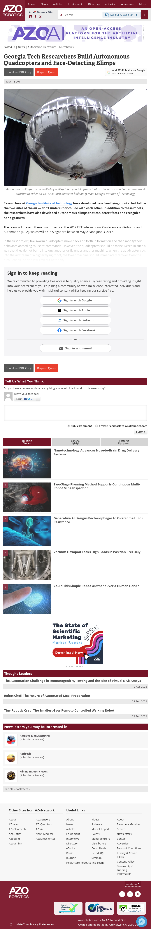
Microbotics (66, 47)
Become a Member (128, 824)
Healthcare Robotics (78, 862)
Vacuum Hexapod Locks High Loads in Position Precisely (97, 552)
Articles (71, 829)
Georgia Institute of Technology (49, 203)
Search (121, 829)
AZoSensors (43, 819)
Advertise (123, 843)
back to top (132, 883)
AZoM (12, 819)
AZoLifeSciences (45, 838)
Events (96, 834)
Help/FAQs (98, 853)
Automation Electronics (42, 47)
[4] (27, 564)
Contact (121, 838)
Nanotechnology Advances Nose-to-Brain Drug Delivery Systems (97, 452)
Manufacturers (101, 838)
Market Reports (101, 829)
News (21, 47)
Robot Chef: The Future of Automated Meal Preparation (47, 695)
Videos (96, 819)
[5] (27, 598)
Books (69, 853)
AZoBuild (14, 838)
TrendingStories (27, 442)
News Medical (44, 834)
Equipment (73, 834)
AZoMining (15, 843)
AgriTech (25, 753)
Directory (72, 843)
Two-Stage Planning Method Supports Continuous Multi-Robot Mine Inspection (97, 486)
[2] (27, 497)
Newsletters (124, 834)
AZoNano (14, 824)
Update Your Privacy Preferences (33, 924)
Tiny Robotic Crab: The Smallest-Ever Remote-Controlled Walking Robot (59, 710)
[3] (27, 531)
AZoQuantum (44, 824)
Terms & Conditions (129, 848)
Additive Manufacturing (35, 735)
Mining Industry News (34, 771)
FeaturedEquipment (124, 442)
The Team (98, 862)
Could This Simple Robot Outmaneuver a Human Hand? (96, 586)
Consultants (99, 848)
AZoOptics (15, 834)
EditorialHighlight (75, 442)
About (70, 819)
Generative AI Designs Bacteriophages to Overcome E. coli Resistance (98, 520)
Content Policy (125, 861)
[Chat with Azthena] (141, 921)
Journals (71, 858)
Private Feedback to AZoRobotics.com (123, 426)
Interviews (72, 838)
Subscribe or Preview (31, 739)
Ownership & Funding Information (125, 870)
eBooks (70, 848)
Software (97, 824)
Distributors (99, 843)
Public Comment (81, 426)
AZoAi (39, 829)
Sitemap (97, 858)
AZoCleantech (17, 829)
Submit (140, 431)
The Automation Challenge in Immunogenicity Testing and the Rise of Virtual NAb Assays (72, 681)
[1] (27, 463)
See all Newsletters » (17, 789)
